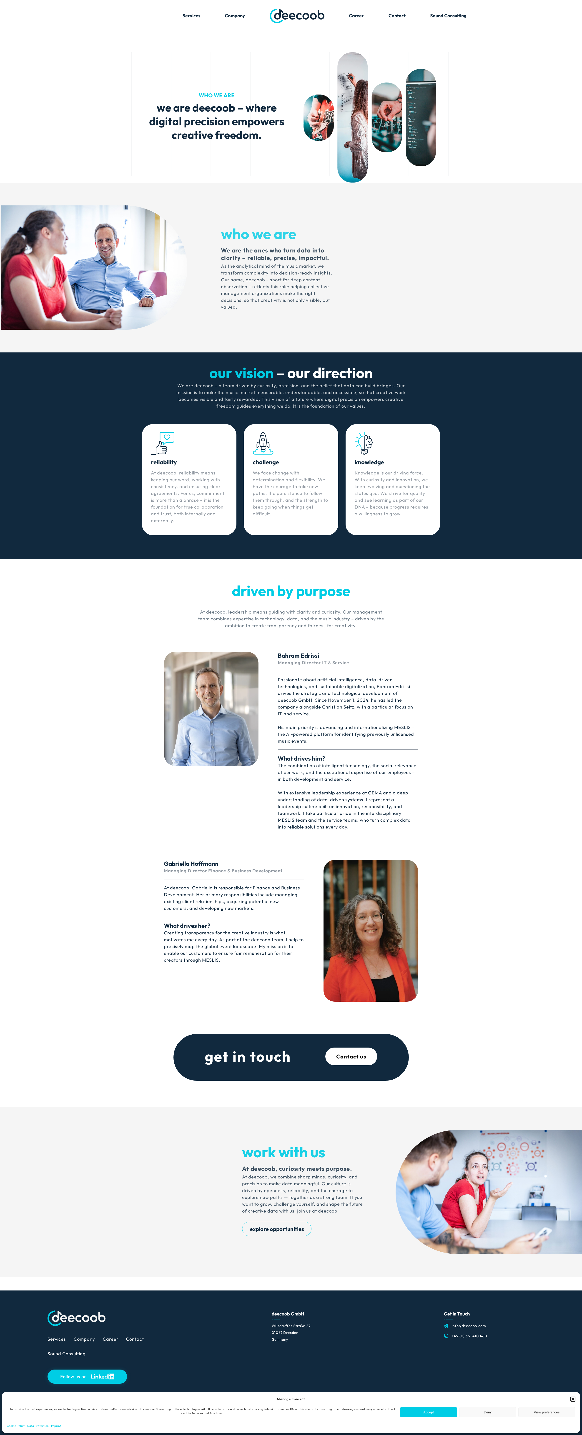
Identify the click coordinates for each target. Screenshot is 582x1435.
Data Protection (38, 1426)
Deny (488, 1412)
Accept (428, 1412)
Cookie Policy (16, 1426)
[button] (573, 1399)
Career (110, 1339)
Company (84, 1339)
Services (57, 1339)
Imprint (56, 1426)
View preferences (547, 1412)
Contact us (351, 1056)
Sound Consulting (67, 1353)
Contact (135, 1339)
